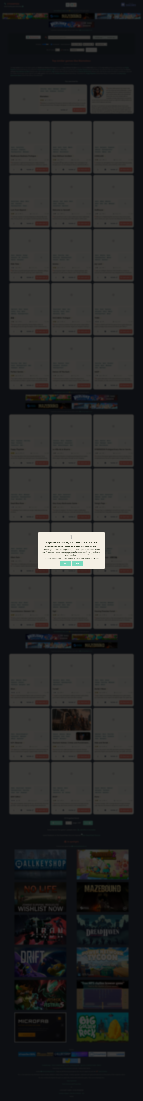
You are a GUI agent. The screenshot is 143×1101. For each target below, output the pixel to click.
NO (65, 563)
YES (77, 563)
